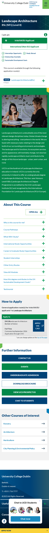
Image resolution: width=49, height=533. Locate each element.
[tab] (24, 301)
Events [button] (24, 367)
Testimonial (8, 289)
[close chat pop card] (39, 501)
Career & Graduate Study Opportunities (20, 251)
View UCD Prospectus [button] (24, 392)
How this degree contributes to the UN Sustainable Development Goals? (19, 280)
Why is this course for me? (14, 222)
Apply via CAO (37, 325)
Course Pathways (11, 229)
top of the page (42, 337)
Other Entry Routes (12, 265)
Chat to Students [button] (24, 401)
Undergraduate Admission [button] (24, 375)
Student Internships (12, 258)
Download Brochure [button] (24, 384)
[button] (25, 519)
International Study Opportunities (18, 244)
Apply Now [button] (6, 531)
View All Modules (11, 272)
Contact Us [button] (24, 358)
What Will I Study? (11, 237)
